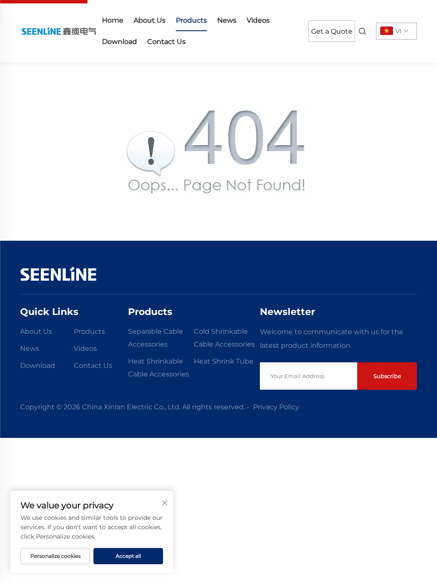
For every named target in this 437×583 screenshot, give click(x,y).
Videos (258, 20)
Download (119, 42)
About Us (150, 20)
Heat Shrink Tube (223, 361)
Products (191, 20)
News (226, 20)
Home (112, 20)
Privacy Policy (276, 407)
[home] (58, 31)
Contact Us (166, 42)
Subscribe (387, 376)
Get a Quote (332, 31)
